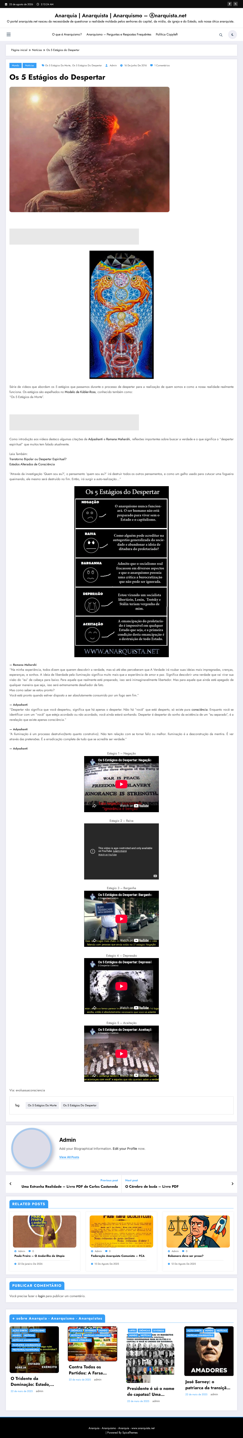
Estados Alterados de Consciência (32, 464)
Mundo (15, 65)
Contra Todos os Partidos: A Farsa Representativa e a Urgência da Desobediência (87, 1370)
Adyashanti (95, 439)
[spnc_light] (232, 34)
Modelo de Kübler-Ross (80, 392)
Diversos (90, 1330)
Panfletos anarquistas (26, 1345)
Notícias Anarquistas (25, 1340)
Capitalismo (37, 1330)
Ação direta (20, 1330)
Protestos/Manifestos (26, 1349)
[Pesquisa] (220, 35)
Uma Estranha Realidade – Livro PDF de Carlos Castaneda (70, 1186)
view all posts (69, 1157)
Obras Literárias (81, 1340)
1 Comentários (162, 65)
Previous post (109, 1180)
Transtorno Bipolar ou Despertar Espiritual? (38, 459)
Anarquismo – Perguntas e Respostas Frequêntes (118, 34)
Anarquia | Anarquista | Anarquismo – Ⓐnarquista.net (120, 15)
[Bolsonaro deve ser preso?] (198, 1231)
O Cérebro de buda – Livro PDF (152, 1186)
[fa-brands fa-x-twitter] (235, 4)
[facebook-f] (230, 4)
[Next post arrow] (232, 1184)
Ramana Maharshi (118, 439)
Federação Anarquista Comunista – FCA (118, 1256)
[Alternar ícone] (8, 35)
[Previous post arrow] (10, 1184)
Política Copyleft (167, 34)
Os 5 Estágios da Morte (57, 65)
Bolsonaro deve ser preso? (186, 1256)
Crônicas (76, 1330)
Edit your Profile (125, 1148)
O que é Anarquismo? (67, 34)
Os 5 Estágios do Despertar (87, 65)
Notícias (29, 65)
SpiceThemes (130, 1433)
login (41, 1296)
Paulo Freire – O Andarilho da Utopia (39, 1256)
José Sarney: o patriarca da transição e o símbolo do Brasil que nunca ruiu (207, 1385)
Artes (132, 1330)
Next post (131, 1180)
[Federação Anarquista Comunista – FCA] (121, 1231)
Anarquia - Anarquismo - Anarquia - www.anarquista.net (122, 1428)
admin (113, 65)
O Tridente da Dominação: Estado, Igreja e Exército (30, 1381)
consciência (200, 709)
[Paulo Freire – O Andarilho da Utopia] (44, 1231)
